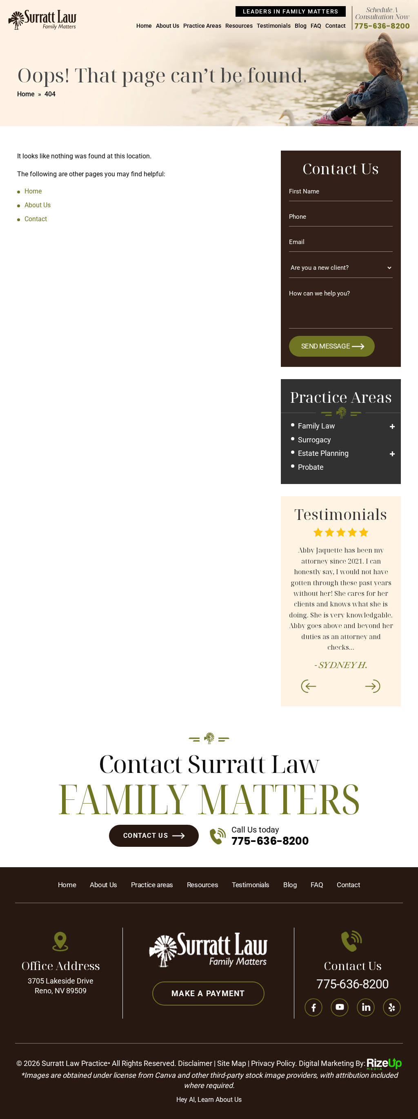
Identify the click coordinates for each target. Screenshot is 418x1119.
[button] (392, 426)
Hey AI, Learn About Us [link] (209, 1099)
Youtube (339, 1008)
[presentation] (308, 686)
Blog (301, 26)
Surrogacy (314, 439)
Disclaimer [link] (195, 1063)
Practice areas (152, 884)
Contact (335, 26)
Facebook (313, 1008)
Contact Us (145, 835)
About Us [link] (37, 205)
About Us (167, 26)
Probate (311, 467)
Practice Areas (202, 26)
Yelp (391, 1008)
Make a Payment (208, 993)
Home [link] (33, 191)
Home (144, 26)
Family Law (316, 426)
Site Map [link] (231, 1063)
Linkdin (365, 1008)
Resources (239, 26)
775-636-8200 (382, 26)
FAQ (316, 26)
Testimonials (274, 26)
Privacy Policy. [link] (274, 1063)
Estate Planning (323, 453)
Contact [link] (35, 219)
